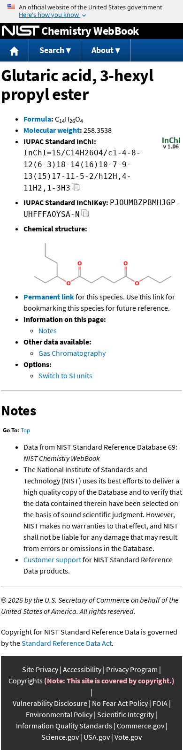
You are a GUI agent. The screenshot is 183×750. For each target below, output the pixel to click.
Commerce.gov (140, 725)
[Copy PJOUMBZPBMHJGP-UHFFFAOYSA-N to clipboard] (85, 215)
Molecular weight (51, 130)
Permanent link (48, 296)
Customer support (52, 559)
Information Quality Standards (64, 725)
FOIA (160, 703)
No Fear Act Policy (120, 703)
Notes (47, 330)
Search (51, 50)
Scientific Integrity (125, 714)
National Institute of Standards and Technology (20, 31)
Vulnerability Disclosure (50, 703)
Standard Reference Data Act (67, 643)
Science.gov (60, 737)
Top (25, 430)
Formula (37, 118)
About (103, 50)
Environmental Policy (59, 714)
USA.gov (97, 737)
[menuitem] (14, 50)
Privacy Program (132, 669)
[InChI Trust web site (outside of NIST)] (171, 148)
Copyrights (25, 680)
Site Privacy (40, 669)
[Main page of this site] (14, 50)
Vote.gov (128, 737)
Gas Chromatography (72, 353)
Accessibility (82, 669)
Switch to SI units (65, 375)
